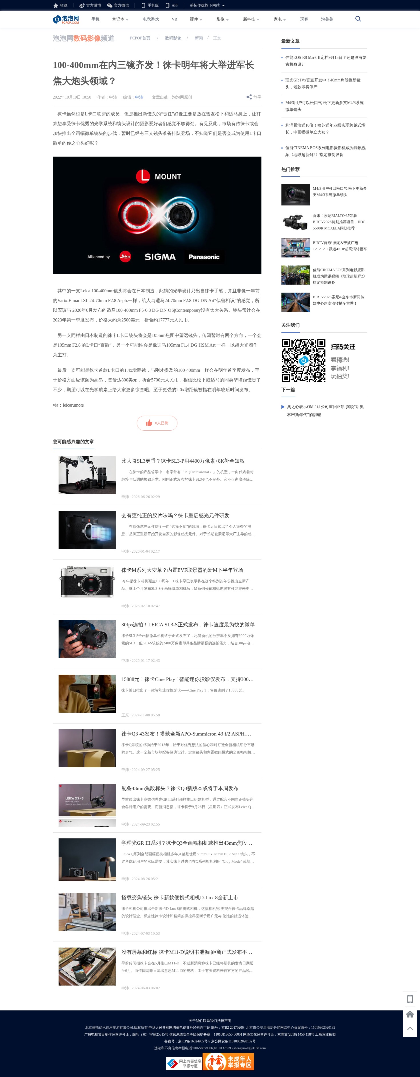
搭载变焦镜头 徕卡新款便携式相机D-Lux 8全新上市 (179, 897)
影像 (221, 19)
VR (174, 19)
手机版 (153, 5)
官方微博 (93, 5)
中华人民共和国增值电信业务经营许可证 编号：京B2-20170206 (196, 1028)
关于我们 (196, 1021)
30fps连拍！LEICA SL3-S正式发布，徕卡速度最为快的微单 (188, 625)
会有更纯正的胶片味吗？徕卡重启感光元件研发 (175, 515)
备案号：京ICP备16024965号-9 (187, 1041)
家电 (278, 19)
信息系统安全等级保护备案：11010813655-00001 (205, 1034)
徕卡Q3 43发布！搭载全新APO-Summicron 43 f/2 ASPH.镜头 (188, 734)
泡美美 (327, 19)
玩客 (304, 19)
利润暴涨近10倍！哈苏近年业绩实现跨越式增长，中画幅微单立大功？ (325, 128)
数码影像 (173, 38)
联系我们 (210, 1021)
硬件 (194, 19)
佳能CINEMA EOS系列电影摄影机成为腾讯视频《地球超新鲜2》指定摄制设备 (325, 151)
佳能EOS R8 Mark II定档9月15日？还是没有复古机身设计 (326, 61)
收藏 (63, 5)
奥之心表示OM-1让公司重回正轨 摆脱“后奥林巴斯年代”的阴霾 (325, 411)
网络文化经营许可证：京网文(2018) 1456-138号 (278, 1034)
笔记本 (118, 19)
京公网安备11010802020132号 (233, 1041)
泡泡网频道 (84, 38)
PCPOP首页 (140, 38)
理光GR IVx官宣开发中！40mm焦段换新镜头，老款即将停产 (323, 83)
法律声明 (224, 1021)
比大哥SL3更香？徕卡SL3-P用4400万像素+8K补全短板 (183, 461)
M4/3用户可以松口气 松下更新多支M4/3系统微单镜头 (324, 106)
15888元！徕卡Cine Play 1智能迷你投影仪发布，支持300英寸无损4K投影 (188, 679)
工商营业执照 (325, 1034)
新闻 (198, 38)
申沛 (139, 97)
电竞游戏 (151, 19)
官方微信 (121, 5)
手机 (95, 19)
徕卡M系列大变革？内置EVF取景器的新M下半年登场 (182, 570)
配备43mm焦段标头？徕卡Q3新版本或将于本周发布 (180, 788)
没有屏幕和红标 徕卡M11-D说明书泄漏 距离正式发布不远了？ (188, 952)
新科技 (249, 19)
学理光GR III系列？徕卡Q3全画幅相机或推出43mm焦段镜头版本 (188, 843)
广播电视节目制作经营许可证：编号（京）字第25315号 (126, 1034)
